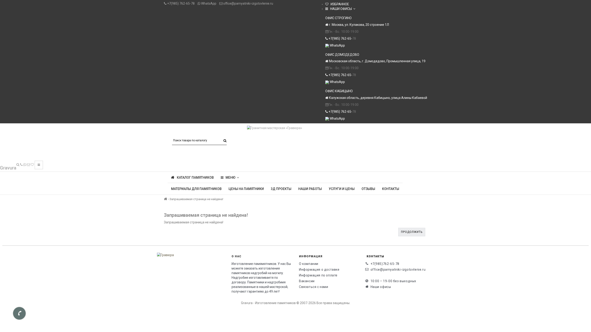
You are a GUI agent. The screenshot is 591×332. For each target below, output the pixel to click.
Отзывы (368, 189)
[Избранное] (32, 164)
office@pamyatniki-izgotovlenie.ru (248, 3)
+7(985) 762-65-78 (180, 3)
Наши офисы (381, 287)
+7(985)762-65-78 (385, 264)
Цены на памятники (246, 189)
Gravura (8, 168)
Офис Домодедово (342, 54)
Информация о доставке (319, 269)
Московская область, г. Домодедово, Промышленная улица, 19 (376, 61)
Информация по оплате (318, 275)
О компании (308, 264)
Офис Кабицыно (339, 91)
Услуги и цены (342, 189)
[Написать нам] (24, 164)
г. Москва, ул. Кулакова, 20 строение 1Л (358, 25)
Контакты (390, 189)
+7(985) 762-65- (340, 38)
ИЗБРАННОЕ (339, 4)
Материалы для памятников (196, 189)
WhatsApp (208, 3)
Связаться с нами (313, 287)
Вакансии (307, 281)
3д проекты (281, 189)
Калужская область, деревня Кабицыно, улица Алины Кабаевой (377, 98)
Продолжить (411, 232)
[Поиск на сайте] (17, 164)
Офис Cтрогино (338, 18)
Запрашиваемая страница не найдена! (196, 199)
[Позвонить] (21, 164)
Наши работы (310, 189)
